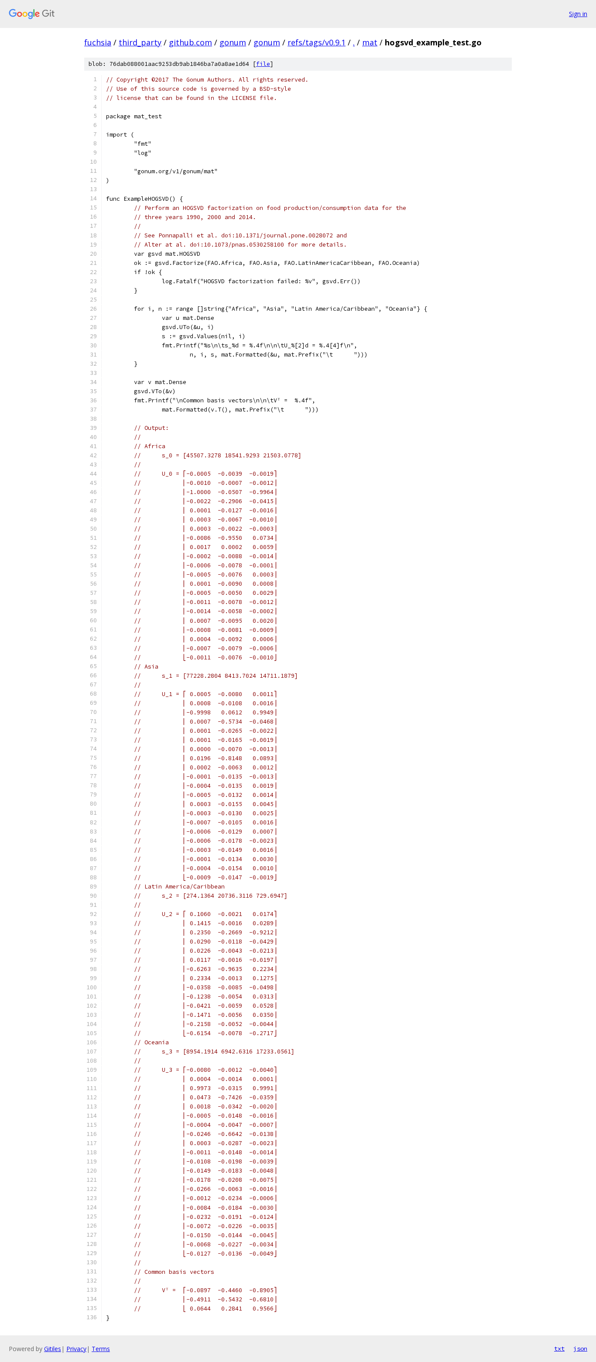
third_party (140, 42)
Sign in (578, 14)
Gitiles (52, 1349)
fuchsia (97, 42)
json (580, 1348)
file (263, 64)
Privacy (76, 1349)
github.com (190, 42)
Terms (101, 1349)
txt (559, 1348)
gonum (232, 42)
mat (369, 42)
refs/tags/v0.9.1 (317, 42)
